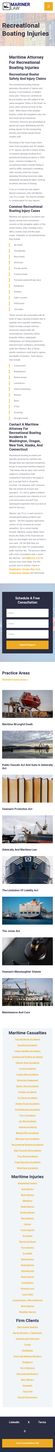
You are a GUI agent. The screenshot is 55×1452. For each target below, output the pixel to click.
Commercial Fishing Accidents (27, 1057)
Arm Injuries (27, 1189)
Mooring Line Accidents (27, 1139)
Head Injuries (27, 1265)
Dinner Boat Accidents (27, 1086)
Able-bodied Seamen (27, 1327)
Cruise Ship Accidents (27, 1074)
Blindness (27, 1201)
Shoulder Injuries (27, 1312)
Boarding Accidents (27, 1045)
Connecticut (15, 573)
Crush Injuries (28, 1230)
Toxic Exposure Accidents (27, 1162)
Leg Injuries (28, 1282)
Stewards (27, 1385)
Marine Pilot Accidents (27, 1133)
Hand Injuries (27, 1259)
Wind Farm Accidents (27, 1168)
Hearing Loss (27, 1288)
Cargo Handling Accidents (27, 1051)
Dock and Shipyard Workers (28, 1356)
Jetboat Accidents (27, 1127)
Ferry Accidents (27, 1115)
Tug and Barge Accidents (27, 1039)
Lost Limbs (27, 1294)
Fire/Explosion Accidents (27, 1109)
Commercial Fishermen (27, 1339)
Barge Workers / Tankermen (27, 1333)
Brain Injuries (27, 1206)
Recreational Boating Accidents (28, 1144)
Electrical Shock (27, 1241)
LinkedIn (14, 1422)
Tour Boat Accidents (27, 1156)
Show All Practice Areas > (15, 679)
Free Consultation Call (27, 1443)
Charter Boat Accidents (27, 1063)
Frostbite (27, 1253)
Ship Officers (27, 1379)
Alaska (25, 573)
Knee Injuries (27, 1277)
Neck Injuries (27, 1306)
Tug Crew (27, 1391)
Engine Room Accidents (28, 1103)
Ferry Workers (27, 1368)
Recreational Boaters (27, 1374)
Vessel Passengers (28, 1397)
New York (35, 569)
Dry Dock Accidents (28, 1098)
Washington (15, 569)
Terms (42, 1422)
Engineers (27, 1362)
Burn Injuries (27, 1218)
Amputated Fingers (27, 1183)
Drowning (27, 1236)
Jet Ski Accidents (27, 1121)
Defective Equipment (27, 1080)
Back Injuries (27, 1195)
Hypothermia (27, 1271)
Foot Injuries (27, 1247)
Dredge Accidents (27, 1092)
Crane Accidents (27, 1068)
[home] (16, 6)
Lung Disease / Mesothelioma (27, 1300)
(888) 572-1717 (33, 558)
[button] (48, 6)
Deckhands (27, 1350)
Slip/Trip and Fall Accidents (27, 1150)
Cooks (27, 1344)
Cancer (27, 1224)
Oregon (26, 569)
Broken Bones (27, 1212)
